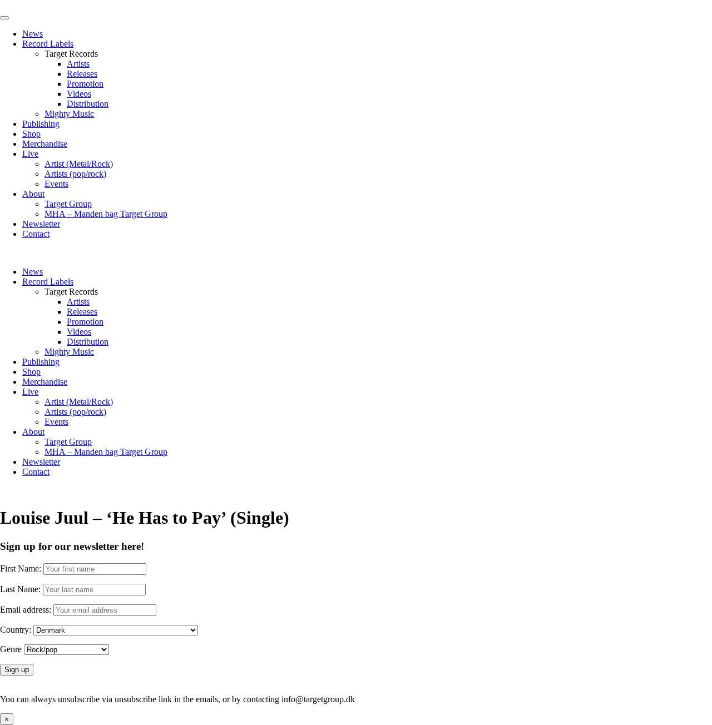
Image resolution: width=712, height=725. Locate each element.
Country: (15, 629)
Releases (82, 73)
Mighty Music (69, 113)
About (33, 193)
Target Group (68, 203)
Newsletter (41, 224)
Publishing (41, 123)
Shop (31, 133)
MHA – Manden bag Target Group (105, 214)
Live (30, 153)
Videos (79, 93)
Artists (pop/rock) (75, 173)
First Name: (20, 568)
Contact (36, 234)
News (32, 33)
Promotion (85, 83)
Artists (78, 63)
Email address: (26, 609)
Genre (11, 649)
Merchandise (44, 143)
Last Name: (20, 589)
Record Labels (47, 43)
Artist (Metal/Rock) (78, 163)
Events (56, 183)
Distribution (87, 103)
